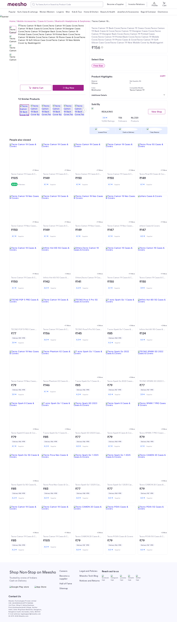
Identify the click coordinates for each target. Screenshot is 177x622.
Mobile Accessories (26, 21)
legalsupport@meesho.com (31, 614)
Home (12, 21)
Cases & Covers (45, 21)
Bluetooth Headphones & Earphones (72, 21)
